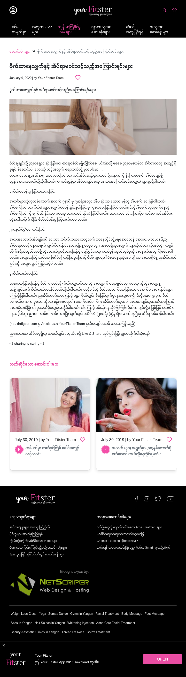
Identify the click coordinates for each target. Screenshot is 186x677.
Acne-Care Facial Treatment (115, 623)
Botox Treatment (98, 632)
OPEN (162, 659)
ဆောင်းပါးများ (20, 51)
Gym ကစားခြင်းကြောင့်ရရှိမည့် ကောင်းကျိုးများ (38, 548)
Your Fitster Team (51, 78)
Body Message (131, 614)
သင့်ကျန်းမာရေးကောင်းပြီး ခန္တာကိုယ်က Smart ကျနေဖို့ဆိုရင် (133, 548)
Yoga (42, 614)
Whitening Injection (80, 623)
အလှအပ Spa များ (42, 29)
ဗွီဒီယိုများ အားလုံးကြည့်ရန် (26, 534)
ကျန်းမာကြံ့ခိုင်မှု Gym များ (69, 29)
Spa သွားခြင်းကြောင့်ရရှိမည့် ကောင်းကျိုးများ (36, 555)
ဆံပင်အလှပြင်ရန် (134, 29)
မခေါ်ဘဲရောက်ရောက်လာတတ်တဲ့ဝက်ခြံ (120, 534)
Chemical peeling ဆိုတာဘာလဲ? (117, 541)
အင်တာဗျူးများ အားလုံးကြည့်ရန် (29, 527)
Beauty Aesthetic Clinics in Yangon (35, 632)
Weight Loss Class (24, 614)
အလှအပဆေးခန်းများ (159, 29)
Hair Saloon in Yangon (50, 623)
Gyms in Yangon (81, 614)
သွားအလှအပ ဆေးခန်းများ (101, 29)
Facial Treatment (107, 614)
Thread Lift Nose (73, 632)
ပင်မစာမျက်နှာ (19, 29)
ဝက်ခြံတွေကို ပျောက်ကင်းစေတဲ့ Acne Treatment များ (129, 527)
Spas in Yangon (21, 623)
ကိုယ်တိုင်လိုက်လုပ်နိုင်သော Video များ (33, 541)
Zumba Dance (58, 614)
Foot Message (154, 614)
